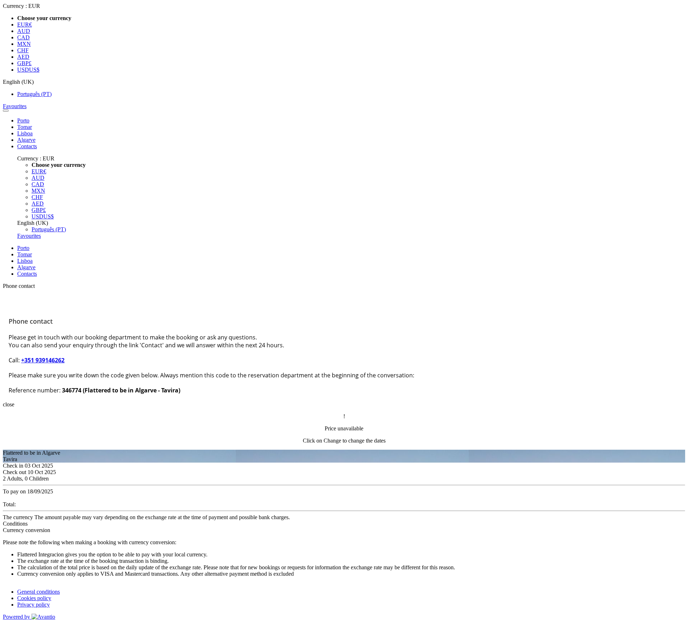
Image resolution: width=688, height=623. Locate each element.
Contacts (27, 146)
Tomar (24, 127)
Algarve (26, 140)
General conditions (38, 592)
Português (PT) (34, 94)
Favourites (15, 106)
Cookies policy (34, 598)
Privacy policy (33, 605)
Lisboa (25, 133)
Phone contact (19, 286)
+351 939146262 (42, 360)
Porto (23, 120)
